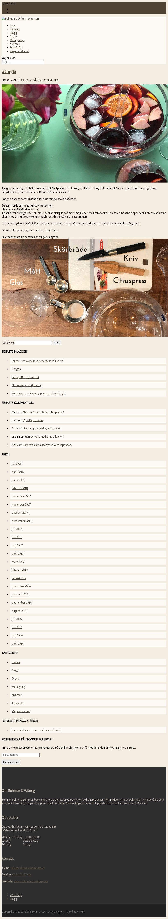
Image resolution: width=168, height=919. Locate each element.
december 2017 (21, 496)
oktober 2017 (20, 513)
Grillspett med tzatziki (25, 377)
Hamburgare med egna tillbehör (42, 428)
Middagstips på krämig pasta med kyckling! (38, 393)
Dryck (13, 36)
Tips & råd (16, 47)
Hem (13, 25)
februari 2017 (20, 570)
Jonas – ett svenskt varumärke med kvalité (37, 361)
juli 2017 (17, 529)
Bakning (15, 29)
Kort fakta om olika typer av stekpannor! (47, 445)
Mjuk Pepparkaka (33, 420)
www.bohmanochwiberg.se (31, 881)
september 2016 (22, 602)
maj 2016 (17, 635)
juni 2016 (17, 627)
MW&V (81, 911)
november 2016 (21, 586)
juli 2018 (17, 463)
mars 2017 (18, 562)
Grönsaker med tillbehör (26, 385)
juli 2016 (17, 619)
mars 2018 (18, 480)
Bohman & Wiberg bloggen (47, 911)
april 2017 (18, 553)
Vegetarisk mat (19, 51)
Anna (15, 428)
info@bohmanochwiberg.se (28, 868)
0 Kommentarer (49, 79)
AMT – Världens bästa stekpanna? (43, 412)
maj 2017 (17, 545)
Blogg (13, 12)
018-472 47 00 (21, 874)
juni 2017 (17, 537)
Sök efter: (8, 343)
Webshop (15, 9)
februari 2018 (20, 488)
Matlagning (17, 40)
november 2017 (21, 504)
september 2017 (22, 521)
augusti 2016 (19, 611)
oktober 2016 (20, 594)
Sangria (9, 71)
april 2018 (18, 472)
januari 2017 (19, 578)
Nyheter (15, 44)
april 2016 (18, 643)
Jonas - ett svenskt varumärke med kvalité (37, 730)
